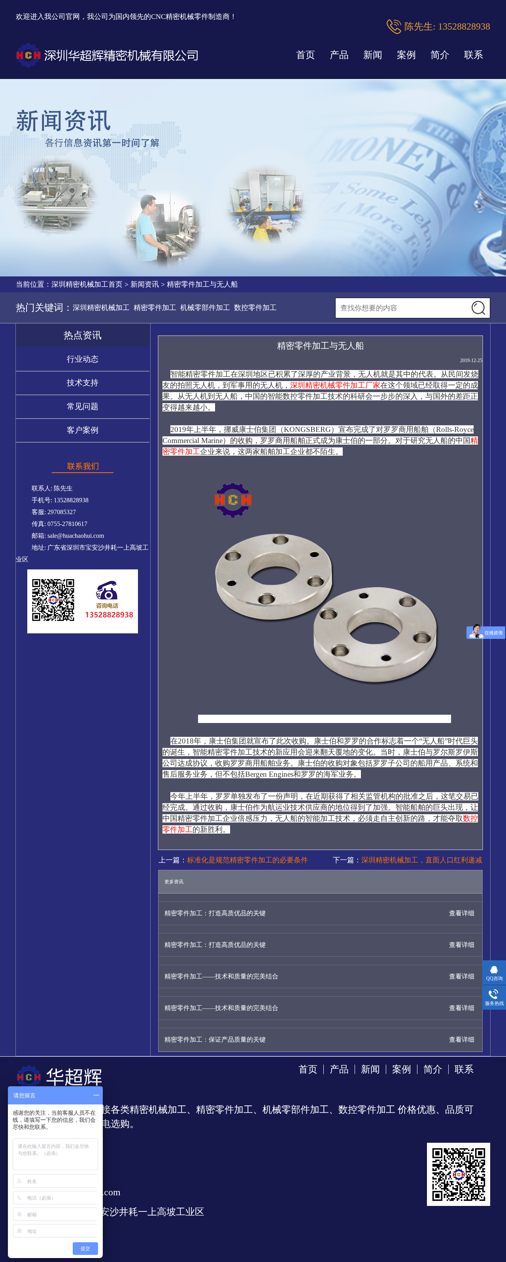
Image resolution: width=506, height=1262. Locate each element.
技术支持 (82, 382)
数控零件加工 (255, 308)
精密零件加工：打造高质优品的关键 (215, 913)
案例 (406, 55)
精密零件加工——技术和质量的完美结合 (221, 976)
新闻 (372, 55)
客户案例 (82, 430)
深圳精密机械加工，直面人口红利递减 (421, 860)
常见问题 (82, 406)
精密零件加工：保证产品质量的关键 (215, 1039)
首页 (305, 55)
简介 (439, 55)
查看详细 (461, 913)
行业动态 (82, 359)
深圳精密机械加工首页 (87, 284)
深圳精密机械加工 (101, 308)
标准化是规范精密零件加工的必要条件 (247, 860)
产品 (339, 55)
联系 (473, 55)
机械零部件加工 (205, 308)
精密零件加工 (155, 308)
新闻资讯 (144, 284)
